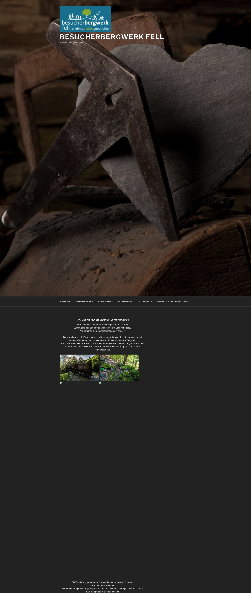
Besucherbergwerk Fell (112, 37)
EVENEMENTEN (125, 301)
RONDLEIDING (104, 301)
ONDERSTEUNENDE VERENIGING (171, 301)
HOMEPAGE (65, 301)
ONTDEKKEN (144, 301)
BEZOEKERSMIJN (83, 301)
